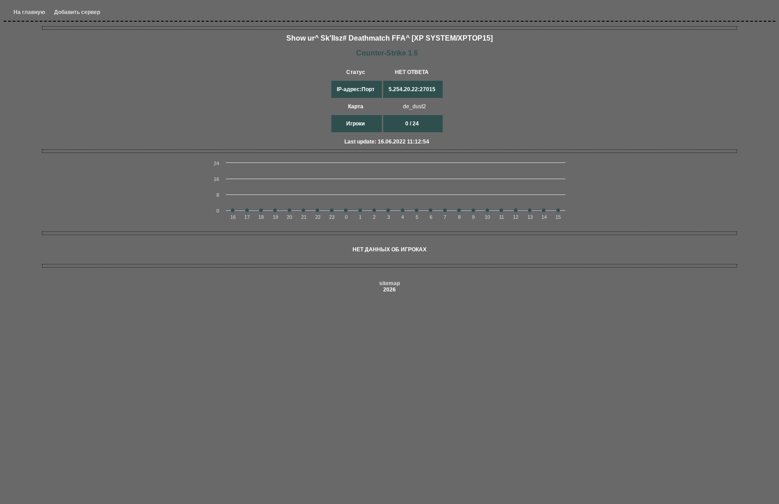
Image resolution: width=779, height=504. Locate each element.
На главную (29, 12)
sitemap (389, 283)
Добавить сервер (77, 12)
